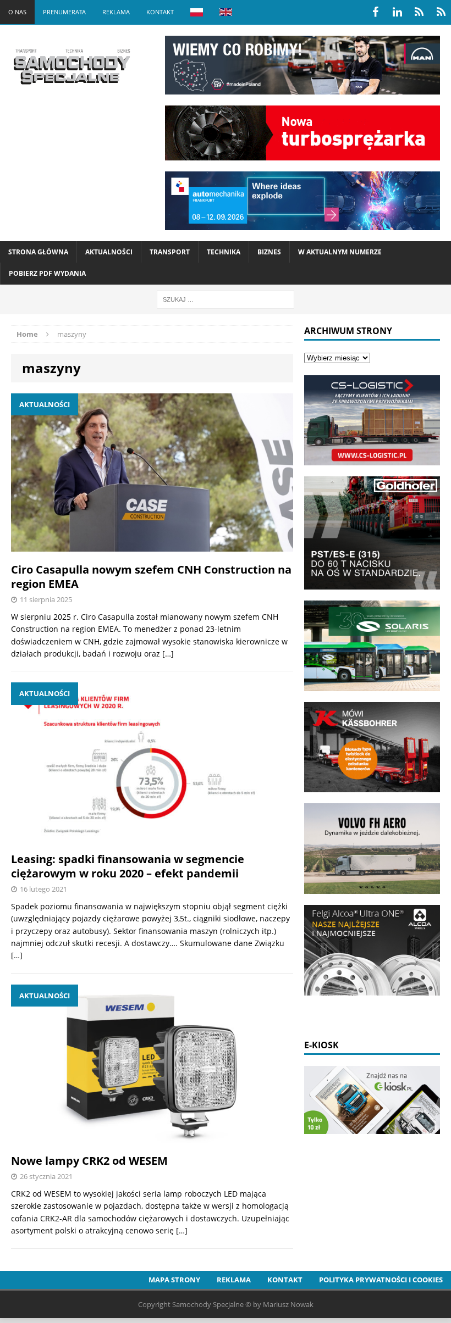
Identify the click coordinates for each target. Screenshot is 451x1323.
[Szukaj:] (225, 298)
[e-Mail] (441, 12)
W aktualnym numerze (340, 252)
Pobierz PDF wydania (47, 273)
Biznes (269, 252)
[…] (168, 653)
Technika (223, 252)
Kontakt (160, 12)
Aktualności (109, 252)
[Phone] (419, 12)
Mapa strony (174, 1280)
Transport (170, 252)
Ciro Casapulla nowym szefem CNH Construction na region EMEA (151, 576)
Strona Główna (38, 252)
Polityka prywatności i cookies (381, 1280)
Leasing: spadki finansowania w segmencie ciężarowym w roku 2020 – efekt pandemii (127, 866)
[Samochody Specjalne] (71, 66)
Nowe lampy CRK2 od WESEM (89, 1160)
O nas (17, 12)
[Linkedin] (397, 12)
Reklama (116, 12)
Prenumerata (64, 12)
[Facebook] (375, 12)
